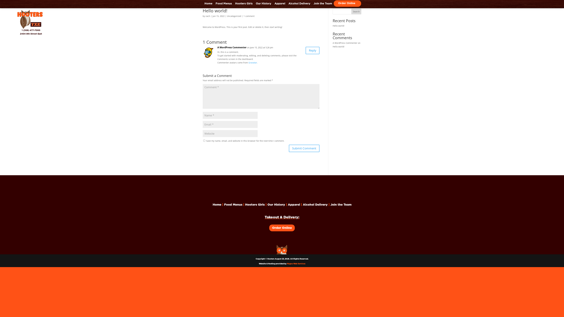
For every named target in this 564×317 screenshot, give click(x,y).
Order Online (346, 3)
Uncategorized (234, 16)
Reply (312, 50)
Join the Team (323, 4)
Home (208, 4)
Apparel (280, 4)
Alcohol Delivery (299, 4)
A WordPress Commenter (231, 47)
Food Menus (224, 4)
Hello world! (338, 25)
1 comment (249, 16)
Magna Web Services (296, 264)
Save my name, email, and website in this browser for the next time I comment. (245, 140)
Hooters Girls (244, 4)
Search (356, 11)
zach (208, 16)
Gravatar (253, 62)
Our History (263, 4)
